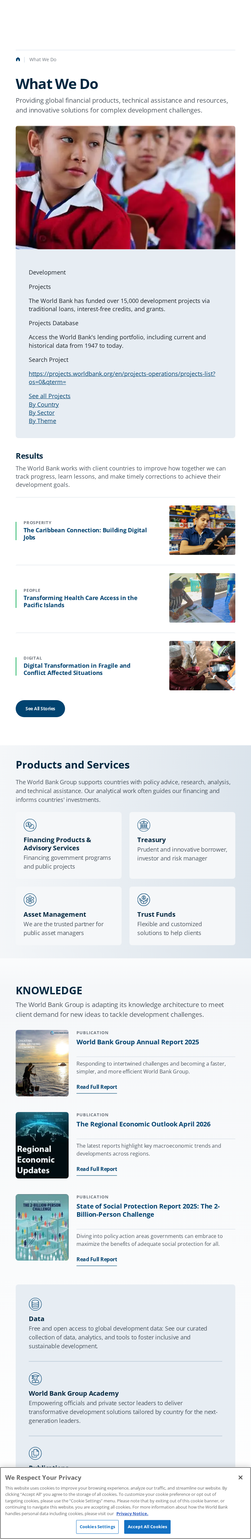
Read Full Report (96, 1086)
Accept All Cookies (147, 1527)
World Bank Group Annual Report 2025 (137, 1041)
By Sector (42, 412)
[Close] (240, 1477)
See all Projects (50, 396)
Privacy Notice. (132, 1513)
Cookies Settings (97, 1527)
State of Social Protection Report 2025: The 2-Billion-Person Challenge (148, 1210)
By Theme (42, 421)
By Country (44, 404)
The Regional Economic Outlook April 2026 (143, 1124)
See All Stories (40, 708)
